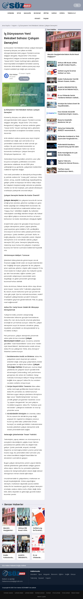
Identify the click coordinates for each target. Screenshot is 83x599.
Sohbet (48, 593)
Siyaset (37, 18)
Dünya (62, 13)
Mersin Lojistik (41, 596)
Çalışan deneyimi (11, 200)
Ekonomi (37, 13)
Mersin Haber (75, 593)
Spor (19, 13)
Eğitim (46, 13)
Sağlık (54, 13)
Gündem (10, 13)
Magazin (27, 13)
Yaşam (45, 18)
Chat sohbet (56, 593)
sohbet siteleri (19, 593)
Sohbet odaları (8, 593)
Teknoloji (72, 13)
